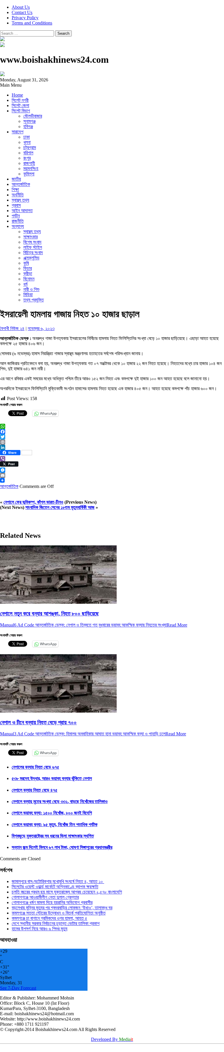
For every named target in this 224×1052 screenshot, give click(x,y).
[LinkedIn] (112, 447)
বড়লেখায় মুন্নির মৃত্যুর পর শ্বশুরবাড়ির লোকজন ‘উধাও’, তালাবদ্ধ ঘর (62, 907)
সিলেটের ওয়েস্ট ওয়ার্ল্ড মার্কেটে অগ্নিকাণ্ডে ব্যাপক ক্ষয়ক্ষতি (55, 886)
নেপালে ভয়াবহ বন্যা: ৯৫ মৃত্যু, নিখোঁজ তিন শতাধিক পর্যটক (54, 824)
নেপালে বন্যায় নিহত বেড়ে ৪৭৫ (34, 790)
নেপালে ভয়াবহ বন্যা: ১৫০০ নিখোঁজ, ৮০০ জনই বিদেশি (52, 812)
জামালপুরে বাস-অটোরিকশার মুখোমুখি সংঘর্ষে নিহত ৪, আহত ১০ (58, 881)
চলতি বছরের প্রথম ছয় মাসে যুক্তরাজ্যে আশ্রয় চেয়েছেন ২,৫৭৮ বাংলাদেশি (67, 891)
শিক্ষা (15, 189)
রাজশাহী (29, 163)
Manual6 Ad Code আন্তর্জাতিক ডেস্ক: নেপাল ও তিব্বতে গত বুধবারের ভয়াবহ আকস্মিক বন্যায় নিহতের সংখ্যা (83, 624)
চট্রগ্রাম (29, 147)
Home (17, 95)
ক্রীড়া (27, 273)
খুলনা (27, 142)
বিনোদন (28, 278)
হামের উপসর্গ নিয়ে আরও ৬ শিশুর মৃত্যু (39, 928)
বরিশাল (28, 152)
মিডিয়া (28, 294)
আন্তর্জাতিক (21, 184)
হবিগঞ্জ (28, 126)
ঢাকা (26, 137)
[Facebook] (112, 431)
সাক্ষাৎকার (30, 236)
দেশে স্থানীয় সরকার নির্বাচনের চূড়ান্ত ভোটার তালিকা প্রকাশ (55, 923)
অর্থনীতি (18, 194)
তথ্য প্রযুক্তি (33, 299)
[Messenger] (112, 470)
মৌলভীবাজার (32, 116)
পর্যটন (16, 215)
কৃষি (26, 263)
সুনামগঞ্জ (29, 121)
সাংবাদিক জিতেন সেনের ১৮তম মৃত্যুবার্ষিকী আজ (59, 507)
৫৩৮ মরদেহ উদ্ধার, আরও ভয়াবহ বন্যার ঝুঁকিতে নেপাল (52, 778)
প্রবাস (16, 205)
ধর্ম (25, 284)
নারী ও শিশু (31, 289)
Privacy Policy (25, 17)
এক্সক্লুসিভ (31, 257)
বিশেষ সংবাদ (32, 242)
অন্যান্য (18, 226)
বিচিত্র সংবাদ (33, 252)
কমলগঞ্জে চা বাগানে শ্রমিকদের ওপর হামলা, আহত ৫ (49, 918)
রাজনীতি (18, 221)
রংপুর (27, 158)
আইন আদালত (22, 210)
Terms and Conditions (32, 22)
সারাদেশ (17, 131)
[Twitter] (112, 436)
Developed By (112, 1039)
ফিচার (27, 268)
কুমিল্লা (28, 173)
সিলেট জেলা (20, 105)
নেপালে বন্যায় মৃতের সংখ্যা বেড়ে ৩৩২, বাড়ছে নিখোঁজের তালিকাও (60, 801)
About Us (21, 7)
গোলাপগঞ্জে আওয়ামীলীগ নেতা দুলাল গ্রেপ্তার (45, 897)
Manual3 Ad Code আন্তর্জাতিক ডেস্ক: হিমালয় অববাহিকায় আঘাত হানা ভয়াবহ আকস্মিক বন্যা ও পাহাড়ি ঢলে (82, 733)
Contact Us (22, 12)
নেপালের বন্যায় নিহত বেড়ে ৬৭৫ (35, 767)
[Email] (112, 475)
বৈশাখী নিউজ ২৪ (12, 328)
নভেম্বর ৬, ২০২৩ (41, 328)
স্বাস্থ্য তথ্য (20, 200)
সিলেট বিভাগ (21, 110)
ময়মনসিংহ (30, 168)
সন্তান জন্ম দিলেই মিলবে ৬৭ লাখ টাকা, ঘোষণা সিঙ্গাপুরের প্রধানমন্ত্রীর (62, 847)
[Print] (112, 442)
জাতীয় (16, 179)
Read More (177, 624)
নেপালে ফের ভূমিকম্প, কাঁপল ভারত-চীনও (33, 502)
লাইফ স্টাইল (32, 247)
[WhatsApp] (112, 426)
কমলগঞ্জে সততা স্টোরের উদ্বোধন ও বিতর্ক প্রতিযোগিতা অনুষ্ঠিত (59, 912)
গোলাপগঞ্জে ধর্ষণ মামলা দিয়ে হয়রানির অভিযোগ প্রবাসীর (52, 902)
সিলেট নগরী (20, 100)
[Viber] (112, 458)
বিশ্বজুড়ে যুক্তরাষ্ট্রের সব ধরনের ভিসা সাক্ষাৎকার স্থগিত (53, 835)
